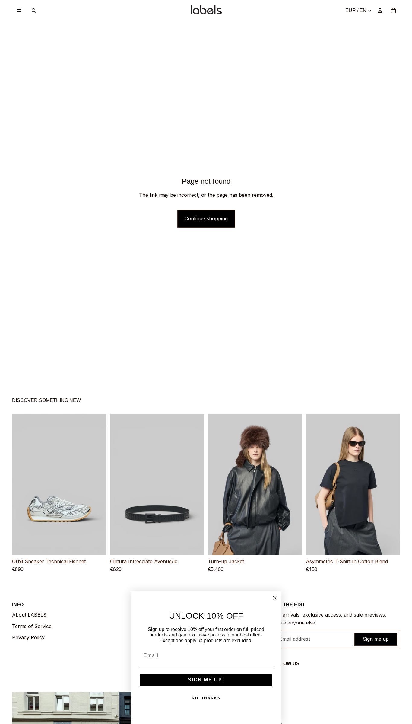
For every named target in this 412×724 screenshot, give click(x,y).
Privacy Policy (28, 637)
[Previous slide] (21, 484)
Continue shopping (206, 218)
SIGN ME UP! (206, 679)
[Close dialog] (274, 597)
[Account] (380, 10)
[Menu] (19, 11)
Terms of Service (32, 626)
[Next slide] (97, 484)
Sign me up (376, 639)
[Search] (33, 10)
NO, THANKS (206, 698)
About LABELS (29, 615)
